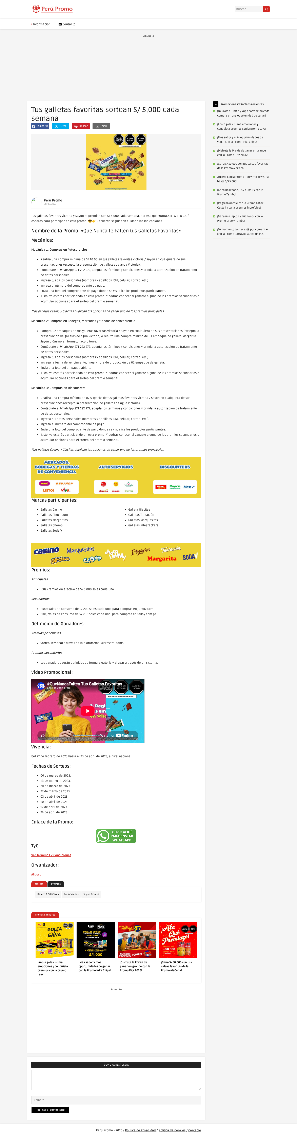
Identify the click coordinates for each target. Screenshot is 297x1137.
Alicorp (36, 874)
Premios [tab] (56, 884)
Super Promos (91, 894)
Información (41, 24)
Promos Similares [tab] (45, 914)
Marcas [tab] (39, 884)
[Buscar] (266, 9)
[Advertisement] (148, 67)
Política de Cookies (172, 1130)
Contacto (69, 24)
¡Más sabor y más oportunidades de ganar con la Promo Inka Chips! (95, 966)
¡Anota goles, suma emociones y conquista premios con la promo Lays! (53, 968)
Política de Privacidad (140, 1130)
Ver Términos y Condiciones (51, 855)
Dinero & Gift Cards (48, 894)
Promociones (71, 894)
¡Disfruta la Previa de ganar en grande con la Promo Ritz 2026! (135, 966)
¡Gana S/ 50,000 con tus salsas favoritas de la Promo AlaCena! (176, 966)
